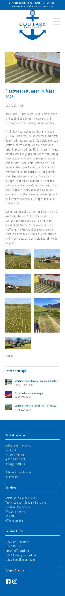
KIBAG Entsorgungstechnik (20, 555)
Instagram (15, 583)
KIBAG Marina (13, 546)
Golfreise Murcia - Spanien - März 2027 (36, 405)
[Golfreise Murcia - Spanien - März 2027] (8, 407)
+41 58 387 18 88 (43, 6)
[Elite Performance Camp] (8, 394)
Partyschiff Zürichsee (17, 551)
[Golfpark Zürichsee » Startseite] (32, 25)
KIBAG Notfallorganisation (20, 559)
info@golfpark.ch (15, 464)
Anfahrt (9, 516)
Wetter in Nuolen (15, 511)
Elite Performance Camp (28, 393)
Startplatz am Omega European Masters (37, 381)
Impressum (11, 477)
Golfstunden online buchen (21, 498)
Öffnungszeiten (14, 520)
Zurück (9, 356)
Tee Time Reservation (17, 507)
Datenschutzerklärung (18, 472)
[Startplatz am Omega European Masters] (8, 382)
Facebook (8, 583)
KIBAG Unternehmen (17, 542)
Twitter (21, 583)
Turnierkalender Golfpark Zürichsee (25, 502)
